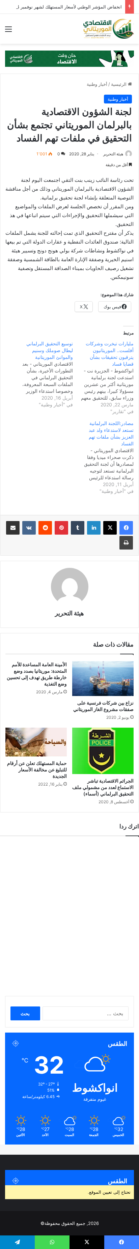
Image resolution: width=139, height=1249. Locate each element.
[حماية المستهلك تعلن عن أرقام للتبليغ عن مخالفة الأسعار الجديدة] (36, 742)
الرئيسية (119, 84)
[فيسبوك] (126, 528)
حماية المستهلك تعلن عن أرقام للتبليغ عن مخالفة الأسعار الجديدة (37, 769)
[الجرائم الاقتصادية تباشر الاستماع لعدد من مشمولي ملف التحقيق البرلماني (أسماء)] (103, 751)
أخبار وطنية (97, 84)
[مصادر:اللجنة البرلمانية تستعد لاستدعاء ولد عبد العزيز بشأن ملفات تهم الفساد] (103, 457)
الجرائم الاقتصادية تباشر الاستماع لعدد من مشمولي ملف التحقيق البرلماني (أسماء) (103, 787)
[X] (110, 528)
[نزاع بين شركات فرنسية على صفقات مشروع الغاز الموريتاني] (103, 678)
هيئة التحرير (113, 153)
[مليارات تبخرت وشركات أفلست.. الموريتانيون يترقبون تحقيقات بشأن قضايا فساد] (103, 377)
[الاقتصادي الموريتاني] (108, 29)
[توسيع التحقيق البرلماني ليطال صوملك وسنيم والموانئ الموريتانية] (42, 374)
